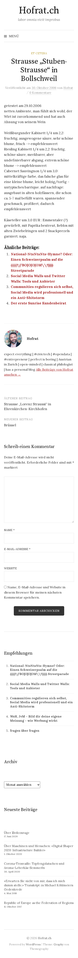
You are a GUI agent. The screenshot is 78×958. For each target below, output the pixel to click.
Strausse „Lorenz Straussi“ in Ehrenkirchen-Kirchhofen (27, 406)
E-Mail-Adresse (17, 549)
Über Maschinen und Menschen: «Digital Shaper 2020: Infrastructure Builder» (38, 848)
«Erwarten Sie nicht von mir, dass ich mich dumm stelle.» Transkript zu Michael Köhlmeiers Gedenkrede (38, 885)
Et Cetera (39, 53)
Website (10, 568)
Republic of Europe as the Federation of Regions (39, 903)
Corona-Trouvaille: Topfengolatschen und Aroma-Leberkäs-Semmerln (34, 866)
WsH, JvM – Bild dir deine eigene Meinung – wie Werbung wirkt (36, 718)
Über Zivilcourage (16, 833)
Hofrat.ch (39, 11)
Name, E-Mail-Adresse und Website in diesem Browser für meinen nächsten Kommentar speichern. (34, 592)
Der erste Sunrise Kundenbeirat (38, 303)
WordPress (33, 944)
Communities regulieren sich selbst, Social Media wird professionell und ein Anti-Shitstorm (42, 292)
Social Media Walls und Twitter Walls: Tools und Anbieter (40, 686)
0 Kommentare (40, 93)
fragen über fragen (24, 731)
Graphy (58, 944)
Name (9, 530)
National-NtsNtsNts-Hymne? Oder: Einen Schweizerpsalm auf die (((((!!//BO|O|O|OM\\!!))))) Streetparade (39, 670)
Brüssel (10, 425)
